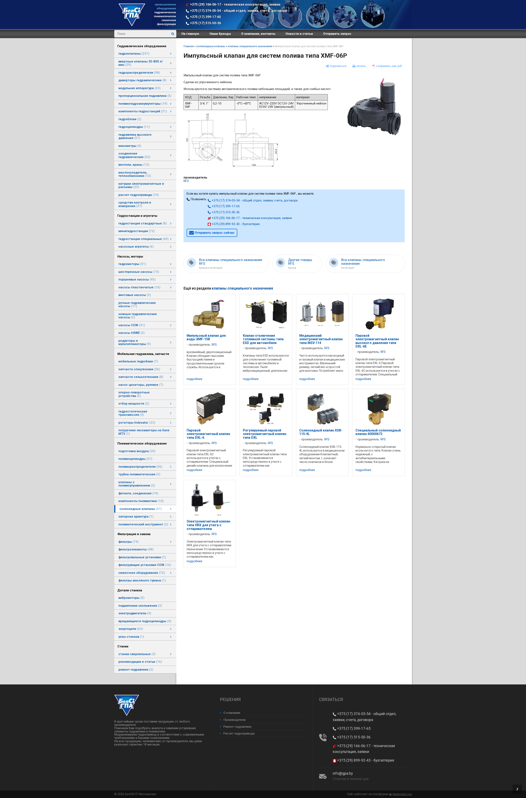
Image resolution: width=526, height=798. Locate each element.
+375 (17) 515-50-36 (205, 23)
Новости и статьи (299, 34)
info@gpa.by (343, 773)
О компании (231, 713)
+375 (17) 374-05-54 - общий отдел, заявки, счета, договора (238, 11)
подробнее (194, 379)
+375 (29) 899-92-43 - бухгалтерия (235, 224)
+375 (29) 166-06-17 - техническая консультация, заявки (234, 4)
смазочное (169, 20)
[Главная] (131, 25)
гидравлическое (165, 12)
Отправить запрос (337, 34)
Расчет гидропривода (239, 733)
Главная (189, 46)
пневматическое (165, 16)
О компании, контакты (258, 34)
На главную (190, 34)
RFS (186, 181)
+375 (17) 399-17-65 (205, 17)
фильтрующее (166, 24)
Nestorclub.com (402, 794)
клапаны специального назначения (250, 46)
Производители (234, 720)
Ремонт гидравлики (237, 727)
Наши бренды (220, 34)
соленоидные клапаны (210, 46)
